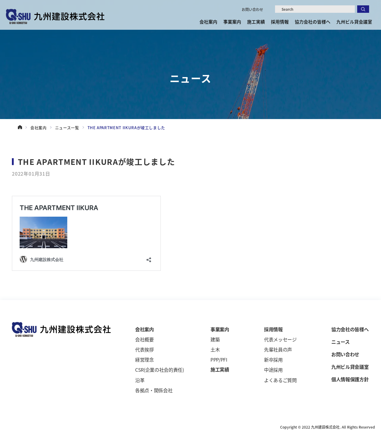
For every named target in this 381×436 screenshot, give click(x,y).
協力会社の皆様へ (312, 21)
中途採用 (273, 369)
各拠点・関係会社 (153, 390)
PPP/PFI (218, 359)
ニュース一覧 (67, 127)
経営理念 (144, 359)
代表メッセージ (280, 339)
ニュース (340, 341)
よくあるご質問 (280, 380)
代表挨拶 (144, 349)
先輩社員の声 (278, 349)
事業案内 (219, 329)
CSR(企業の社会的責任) (159, 369)
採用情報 (273, 329)
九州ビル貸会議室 (354, 21)
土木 (215, 349)
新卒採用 (273, 359)
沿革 (139, 380)
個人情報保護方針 (349, 379)
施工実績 (256, 21)
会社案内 (38, 127)
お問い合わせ (252, 9)
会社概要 (144, 339)
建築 (215, 339)
